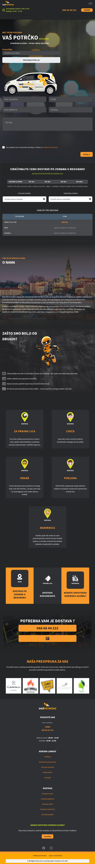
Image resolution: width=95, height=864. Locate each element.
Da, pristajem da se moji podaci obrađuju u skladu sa (31, 147)
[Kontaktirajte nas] (47, 638)
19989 (87, 10)
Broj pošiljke (7, 49)
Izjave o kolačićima (55, 856)
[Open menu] (90, 3)
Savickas (58, 861)
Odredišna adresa (71, 193)
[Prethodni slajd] (8, 685)
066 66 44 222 (69, 10)
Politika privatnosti (40, 856)
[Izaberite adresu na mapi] (44, 199)
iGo (63, 861)
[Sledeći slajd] (86, 685)
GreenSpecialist (48, 861)
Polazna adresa (24, 193)
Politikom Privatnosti (50, 147)
